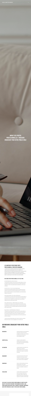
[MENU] (28, 2)
